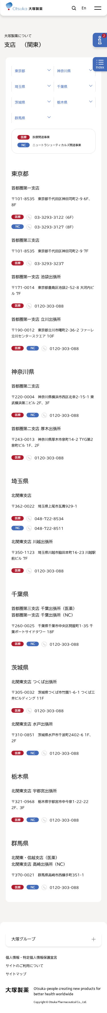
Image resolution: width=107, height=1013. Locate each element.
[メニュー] (97, 8)
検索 (74, 8)
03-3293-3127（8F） (55, 227)
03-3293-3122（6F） (55, 217)
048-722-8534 (49, 518)
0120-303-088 (49, 306)
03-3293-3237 (49, 263)
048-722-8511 (49, 528)
